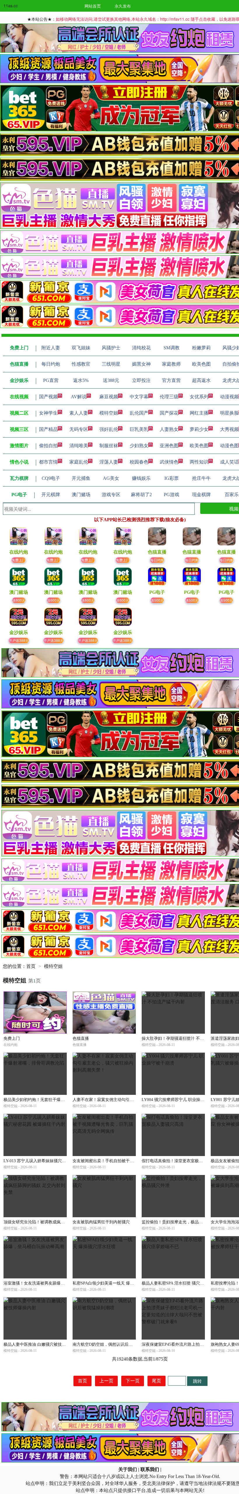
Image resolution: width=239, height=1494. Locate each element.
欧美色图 (199, 445)
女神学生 (48, 413)
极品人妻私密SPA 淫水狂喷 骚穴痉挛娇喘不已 (183, 1283)
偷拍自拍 (48, 445)
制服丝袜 (108, 445)
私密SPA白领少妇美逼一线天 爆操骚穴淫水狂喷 (116, 1283)
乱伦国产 (139, 413)
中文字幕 (139, 396)
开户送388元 (19, 640)
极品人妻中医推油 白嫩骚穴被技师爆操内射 (42, 1344)
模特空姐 (108, 413)
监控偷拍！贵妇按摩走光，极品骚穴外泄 (178, 1222)
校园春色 (139, 461)
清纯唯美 (78, 445)
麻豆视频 (108, 396)
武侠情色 (169, 461)
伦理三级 (169, 396)
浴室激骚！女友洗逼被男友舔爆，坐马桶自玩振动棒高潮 (54, 1283)
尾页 (156, 1380)
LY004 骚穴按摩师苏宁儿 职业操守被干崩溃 (181, 1099)
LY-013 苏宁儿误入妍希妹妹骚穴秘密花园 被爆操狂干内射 (55, 1161)
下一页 (133, 1380)
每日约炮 (157, 559)
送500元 (157, 600)
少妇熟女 (139, 445)
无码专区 (78, 429)
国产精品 (48, 429)
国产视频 (48, 396)
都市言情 (48, 461)
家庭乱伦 (78, 461)
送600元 (18, 600)
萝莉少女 (199, 429)
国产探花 (169, 413)
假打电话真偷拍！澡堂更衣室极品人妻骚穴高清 (184, 1161)
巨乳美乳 (139, 429)
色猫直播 (81, 1038)
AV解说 (79, 396)
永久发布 (123, 6)
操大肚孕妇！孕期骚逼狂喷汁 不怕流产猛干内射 (185, 1038)
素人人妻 (78, 413)
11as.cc (10, 5)
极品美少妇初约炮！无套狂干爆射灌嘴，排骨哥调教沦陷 (54, 1099)
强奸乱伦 (108, 429)
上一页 (106, 1380)
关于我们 (127, 1469)
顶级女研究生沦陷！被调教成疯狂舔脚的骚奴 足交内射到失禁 (59, 1222)
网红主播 (199, 413)
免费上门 (19, 559)
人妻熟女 (169, 429)
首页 (31, 966)
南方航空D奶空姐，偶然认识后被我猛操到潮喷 (115, 1344)
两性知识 (199, 461)
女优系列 (199, 396)
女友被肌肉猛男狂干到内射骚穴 (101, 1222)
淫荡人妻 (108, 461)
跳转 (197, 1381)
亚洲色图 (169, 445)
